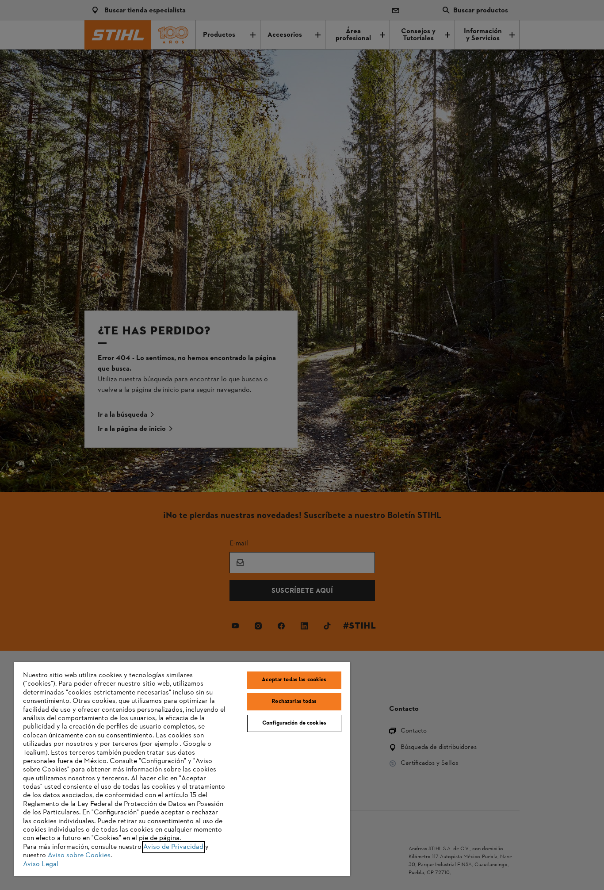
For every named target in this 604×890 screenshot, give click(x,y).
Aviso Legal (40, 864)
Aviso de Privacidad (173, 847)
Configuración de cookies (294, 723)
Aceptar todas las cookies (294, 680)
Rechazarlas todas (294, 702)
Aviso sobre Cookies (79, 855)
